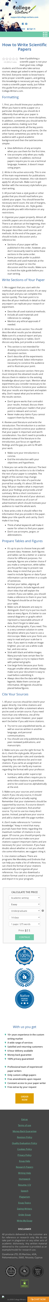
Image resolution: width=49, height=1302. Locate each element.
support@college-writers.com (24, 17)
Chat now (39, 1299)
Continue (24, 937)
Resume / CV (24, 1184)
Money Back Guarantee (24, 1131)
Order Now (24, 1098)
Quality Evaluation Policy (24, 1143)
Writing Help (24, 1173)
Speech (24, 1190)
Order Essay (24, 1214)
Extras (24, 1119)
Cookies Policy (24, 1149)
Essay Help (24, 1161)
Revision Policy (24, 1137)
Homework (24, 1178)
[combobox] (24, 904)
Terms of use (24, 1125)
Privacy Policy (24, 1155)
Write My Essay (24, 1220)
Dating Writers (24, 1208)
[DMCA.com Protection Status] (24, 1283)
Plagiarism (24, 1196)
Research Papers (24, 1167)
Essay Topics (24, 1202)
